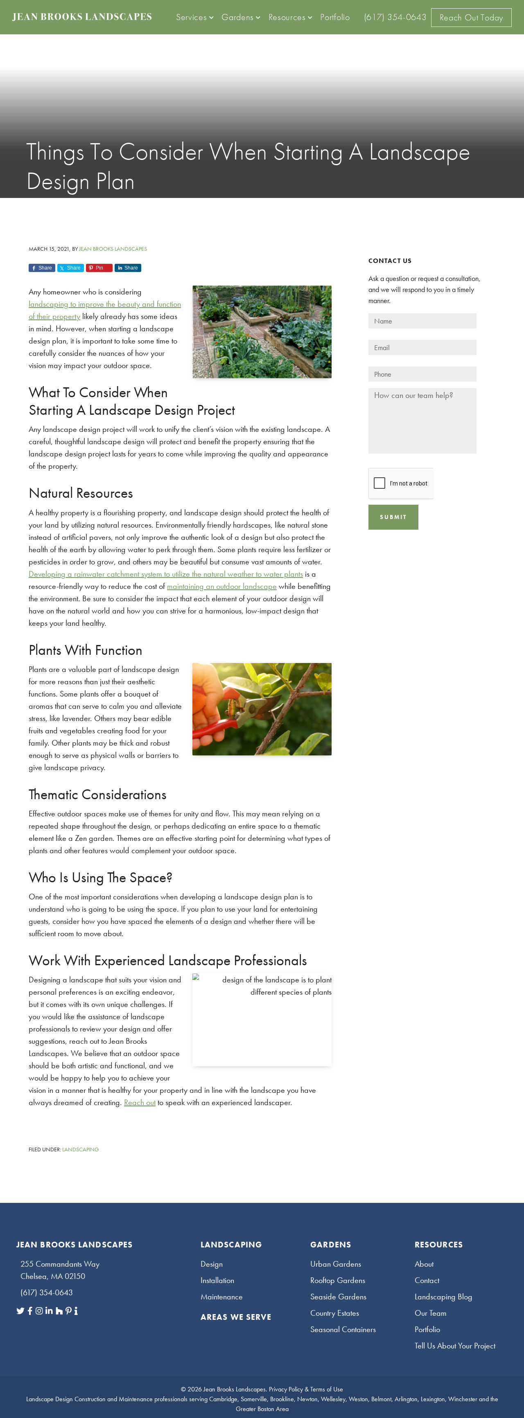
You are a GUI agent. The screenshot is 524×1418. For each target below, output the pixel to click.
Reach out (140, 1102)
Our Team (431, 1313)
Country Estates (334, 1313)
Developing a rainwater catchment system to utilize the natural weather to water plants (166, 574)
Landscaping (80, 1149)
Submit (393, 517)
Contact (427, 1280)
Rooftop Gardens (337, 1280)
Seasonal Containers (343, 1329)
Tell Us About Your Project (455, 1345)
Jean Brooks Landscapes (234, 1389)
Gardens (330, 1244)
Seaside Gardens (338, 1296)
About (424, 1263)
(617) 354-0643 (46, 1292)
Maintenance (222, 1296)
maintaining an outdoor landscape (222, 586)
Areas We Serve (236, 1317)
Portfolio (427, 1329)
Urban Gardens (335, 1263)
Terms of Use (326, 1389)
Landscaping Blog (443, 1296)
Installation (217, 1280)
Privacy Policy (286, 1389)
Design (212, 1263)
